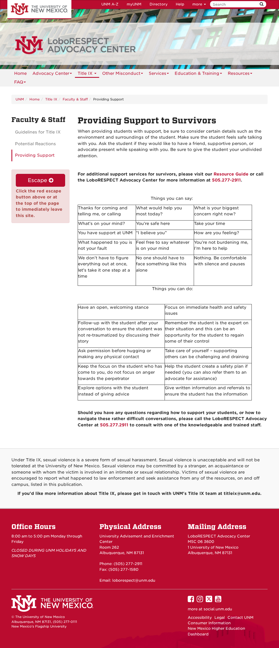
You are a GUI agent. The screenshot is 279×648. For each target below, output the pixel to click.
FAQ (18, 82)
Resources (239, 73)
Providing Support (34, 155)
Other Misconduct (121, 73)
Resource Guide (231, 174)
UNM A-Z (110, 4)
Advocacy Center (50, 73)
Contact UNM (240, 617)
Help (180, 4)
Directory (159, 4)
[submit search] (261, 4)
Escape (38, 180)
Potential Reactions (35, 143)
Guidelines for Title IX (37, 132)
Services (157, 73)
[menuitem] (20, 73)
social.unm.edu (218, 609)
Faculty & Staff (75, 99)
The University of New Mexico (39, 9)
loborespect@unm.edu (133, 580)
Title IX (86, 73)
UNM (20, 99)
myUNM (134, 4)
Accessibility (200, 617)
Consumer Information (209, 623)
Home (20, 73)
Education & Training (197, 73)
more (197, 4)
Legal (219, 617)
